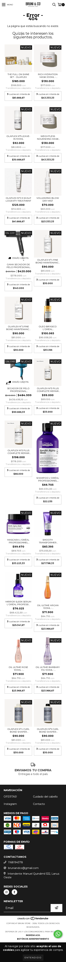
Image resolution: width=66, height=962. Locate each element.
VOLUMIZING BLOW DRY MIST (47, 199)
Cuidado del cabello (45, 796)
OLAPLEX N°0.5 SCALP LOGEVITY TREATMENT (18, 199)
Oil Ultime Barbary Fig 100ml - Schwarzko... (48, 668)
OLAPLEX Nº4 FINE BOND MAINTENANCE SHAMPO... (48, 261)
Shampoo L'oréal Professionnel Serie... (47, 479)
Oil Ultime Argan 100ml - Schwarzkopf (47, 606)
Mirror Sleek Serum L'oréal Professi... (18, 603)
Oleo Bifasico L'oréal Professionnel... (47, 328)
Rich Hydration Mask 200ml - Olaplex (48, 75)
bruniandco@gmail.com (23, 868)
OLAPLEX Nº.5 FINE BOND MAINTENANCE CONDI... (18, 328)
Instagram (10, 804)
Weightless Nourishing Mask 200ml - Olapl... (47, 137)
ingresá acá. (33, 935)
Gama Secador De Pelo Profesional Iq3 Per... (18, 266)
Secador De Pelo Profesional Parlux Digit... (18, 389)
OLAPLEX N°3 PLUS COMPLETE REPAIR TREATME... (48, 389)
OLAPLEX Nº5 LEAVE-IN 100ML (18, 137)
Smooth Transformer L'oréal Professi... (47, 541)
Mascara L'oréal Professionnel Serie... (18, 541)
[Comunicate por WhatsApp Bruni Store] (58, 934)
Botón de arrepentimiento (33, 939)
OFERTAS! (10, 796)
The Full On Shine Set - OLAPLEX (18, 75)
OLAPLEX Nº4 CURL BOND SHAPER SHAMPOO (18, 730)
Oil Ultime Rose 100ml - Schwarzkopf (18, 668)
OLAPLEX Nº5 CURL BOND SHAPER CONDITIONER (48, 730)
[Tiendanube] (33, 919)
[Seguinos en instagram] (6, 892)
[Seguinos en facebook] (14, 892)
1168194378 (15, 862)
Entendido (33, 957)
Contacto (39, 804)
